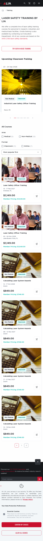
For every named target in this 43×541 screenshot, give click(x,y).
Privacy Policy (28, 499)
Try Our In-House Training (21, 48)
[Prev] (10, 118)
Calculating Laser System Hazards (17, 281)
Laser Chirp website (8, 471)
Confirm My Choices (21, 525)
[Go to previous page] (17, 445)
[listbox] (21, 152)
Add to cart (37, 196)
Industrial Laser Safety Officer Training (20, 103)
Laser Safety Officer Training (15, 185)
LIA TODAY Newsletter (18, 469)
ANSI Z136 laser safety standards (15, 39)
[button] (24, 3)
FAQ (34, 3)
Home (3, 10)
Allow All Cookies (22, 533)
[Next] (33, 118)
